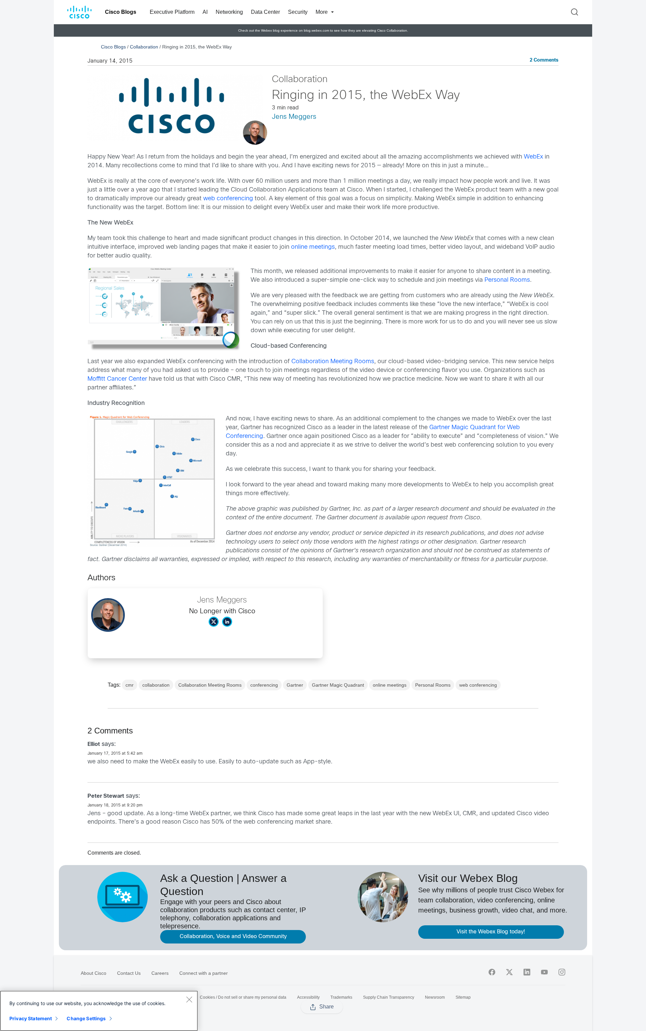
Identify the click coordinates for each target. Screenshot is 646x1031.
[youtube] (544, 972)
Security (298, 12)
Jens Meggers (294, 117)
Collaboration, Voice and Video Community (233, 936)
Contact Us (129, 973)
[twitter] (509, 972)
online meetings (313, 247)
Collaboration (144, 46)
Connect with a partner (203, 973)
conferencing (264, 685)
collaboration (156, 685)
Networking (229, 12)
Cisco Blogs (120, 12)
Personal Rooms (507, 280)
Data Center (265, 12)
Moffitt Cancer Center (117, 379)
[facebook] (492, 972)
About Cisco (93, 973)
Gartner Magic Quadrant (338, 685)
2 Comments (544, 60)
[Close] (189, 999)
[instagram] (562, 972)
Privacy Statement (30, 1018)
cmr (129, 685)
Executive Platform (172, 12)
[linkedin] (527, 972)
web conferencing (228, 199)
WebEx (533, 157)
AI (205, 12)
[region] (99, 1011)
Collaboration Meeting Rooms (332, 362)
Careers (160, 973)
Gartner (295, 685)
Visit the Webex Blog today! (491, 931)
